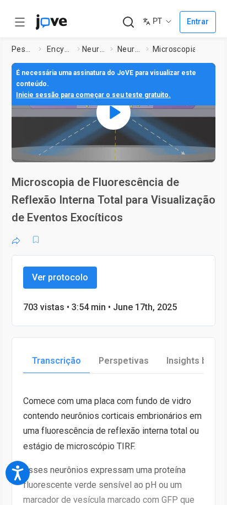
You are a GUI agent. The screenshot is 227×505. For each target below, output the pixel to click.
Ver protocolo (60, 277)
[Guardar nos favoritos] (35, 239)
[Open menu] (20, 22)
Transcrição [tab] (56, 360)
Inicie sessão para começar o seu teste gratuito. (93, 95)
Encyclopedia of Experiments (60, 49)
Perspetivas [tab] (124, 360)
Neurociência (94, 49)
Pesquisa (23, 49)
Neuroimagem (129, 49)
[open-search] (128, 22)
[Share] (16, 239)
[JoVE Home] (51, 22)
